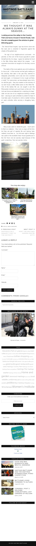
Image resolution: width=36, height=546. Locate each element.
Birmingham (23, 353)
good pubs (11, 364)
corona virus (23, 359)
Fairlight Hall (13, 361)
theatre (27, 383)
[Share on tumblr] (14, 223)
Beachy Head (27, 351)
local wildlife (12, 226)
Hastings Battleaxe (20, 543)
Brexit (4, 356)
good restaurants (23, 364)
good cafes (28, 361)
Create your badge (18, 453)
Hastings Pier (22, 369)
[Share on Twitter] (9, 223)
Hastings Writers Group (15, 372)
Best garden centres (11, 353)
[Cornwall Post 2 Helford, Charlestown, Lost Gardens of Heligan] (10, 193)
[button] (33, 2)
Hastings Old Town (27, 366)
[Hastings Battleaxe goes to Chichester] (26, 193)
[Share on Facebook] (7, 223)
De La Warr (31, 359)
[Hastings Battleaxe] (18, 9)
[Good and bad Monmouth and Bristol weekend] (7, 464)
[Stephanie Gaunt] (18, 451)
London (11, 380)
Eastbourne (6, 361)
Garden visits (20, 361)
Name (3, 268)
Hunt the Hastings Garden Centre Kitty (27, 232)
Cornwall (9, 359)
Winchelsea (7, 387)
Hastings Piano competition (9, 369)
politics (10, 382)
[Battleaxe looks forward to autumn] (7, 483)
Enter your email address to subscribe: (18, 396)
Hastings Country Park (14, 366)
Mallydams (17, 379)
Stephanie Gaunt (18, 449)
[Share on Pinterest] (12, 223)
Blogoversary (30, 353)
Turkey (32, 383)
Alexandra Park (8, 351)
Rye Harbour (20, 383)
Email (3, 275)
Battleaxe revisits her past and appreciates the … (18, 218)
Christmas (9, 356)
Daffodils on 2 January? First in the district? (8, 232)
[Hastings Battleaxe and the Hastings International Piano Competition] (7, 473)
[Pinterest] (9, 513)
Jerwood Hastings (17, 376)
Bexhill (17, 353)
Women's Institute (23, 386)
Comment (4, 250)
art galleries (19, 351)
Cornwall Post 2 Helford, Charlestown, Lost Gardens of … (9, 201)
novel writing (25, 379)
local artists (28, 376)
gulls (5, 226)
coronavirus (15, 359)
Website (3, 282)
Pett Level (31, 379)
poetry (4, 383)
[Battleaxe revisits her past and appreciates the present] (18, 209)
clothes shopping (21, 356)
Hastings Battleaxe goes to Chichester (26, 200)
